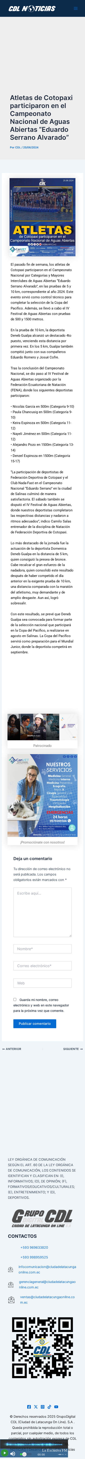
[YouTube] (56, 1407)
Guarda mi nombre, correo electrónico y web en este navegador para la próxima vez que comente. (41, 1005)
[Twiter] (36, 1407)
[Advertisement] (42, 59)
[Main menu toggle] (75, 8)
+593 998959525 (34, 1257)
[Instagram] (43, 1407)
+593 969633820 (34, 1248)
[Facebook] (29, 1407)
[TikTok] (49, 1407)
